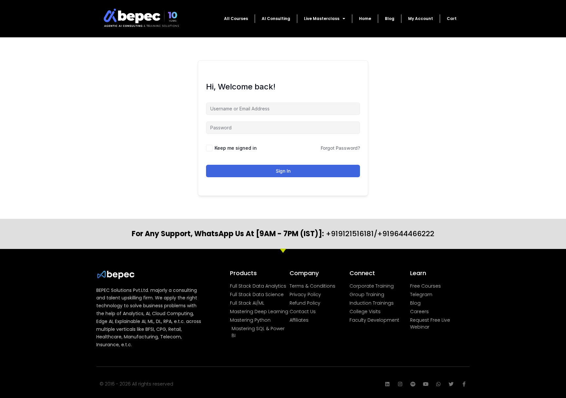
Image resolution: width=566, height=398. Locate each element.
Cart (452, 18)
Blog (389, 18)
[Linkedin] (387, 384)
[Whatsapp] (438, 384)
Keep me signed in (236, 148)
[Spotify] (412, 384)
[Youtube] (425, 384)
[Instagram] (400, 384)
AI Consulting (276, 18)
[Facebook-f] (464, 384)
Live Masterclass (321, 18)
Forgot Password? (340, 148)
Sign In (283, 171)
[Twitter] (451, 384)
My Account (420, 18)
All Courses (236, 18)
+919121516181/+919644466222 (283, 234)
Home (365, 18)
